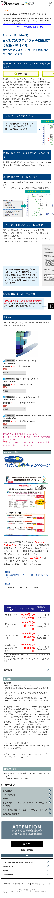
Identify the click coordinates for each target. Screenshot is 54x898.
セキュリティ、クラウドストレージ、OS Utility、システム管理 (26, 804)
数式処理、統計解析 (11, 814)
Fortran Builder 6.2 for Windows (23, 587)
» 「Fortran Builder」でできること (17, 778)
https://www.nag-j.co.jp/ (18, 757)
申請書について (9, 871)
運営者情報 (6, 884)
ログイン (51, 4)
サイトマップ (46, 884)
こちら (17, 445)
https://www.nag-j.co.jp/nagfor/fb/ (32, 688)
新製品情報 (7, 791)
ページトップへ (27, 855)
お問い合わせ (8, 875)
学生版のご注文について (12, 866)
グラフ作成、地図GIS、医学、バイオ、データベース (25, 810)
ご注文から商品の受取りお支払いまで (18, 862)
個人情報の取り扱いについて (21, 884)
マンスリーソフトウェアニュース (12, 3)
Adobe (5, 799)
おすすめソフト (9, 795)
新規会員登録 (27, 850)
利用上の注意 (36, 884)
